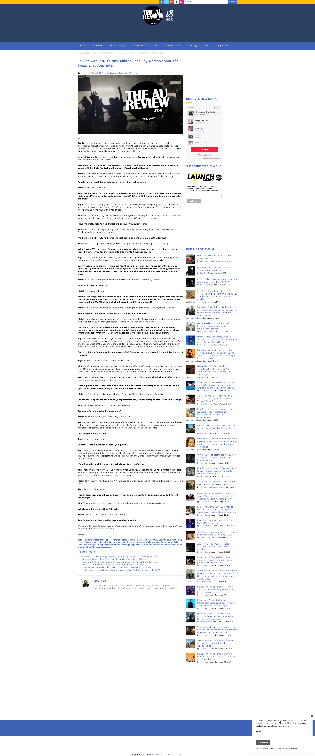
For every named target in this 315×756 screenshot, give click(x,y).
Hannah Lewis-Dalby (196, 581)
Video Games (171, 45)
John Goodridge (206, 526)
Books (208, 45)
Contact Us (171, 754)
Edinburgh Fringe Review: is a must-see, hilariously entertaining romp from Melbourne (216, 496)
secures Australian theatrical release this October (213, 546)
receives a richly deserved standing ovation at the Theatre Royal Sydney (214, 398)
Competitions (222, 45)
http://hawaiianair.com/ (104, 528)
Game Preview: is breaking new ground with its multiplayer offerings (213, 326)
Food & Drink (140, 45)
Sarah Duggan (205, 261)
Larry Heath (85, 73)
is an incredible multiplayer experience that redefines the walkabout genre (215, 643)
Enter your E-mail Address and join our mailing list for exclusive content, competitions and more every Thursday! (202, 188)
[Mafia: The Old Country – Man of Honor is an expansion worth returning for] (190, 485)
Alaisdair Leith (205, 648)
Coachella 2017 (125, 73)
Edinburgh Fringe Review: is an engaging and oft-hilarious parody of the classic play (215, 560)
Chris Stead (204, 273)
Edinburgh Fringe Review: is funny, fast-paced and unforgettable (216, 589)
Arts (156, 45)
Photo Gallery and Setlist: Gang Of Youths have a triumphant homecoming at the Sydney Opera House (217, 339)
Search (232, 2)
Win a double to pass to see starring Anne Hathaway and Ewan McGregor (216, 457)
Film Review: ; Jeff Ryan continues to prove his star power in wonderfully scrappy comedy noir (217, 471)
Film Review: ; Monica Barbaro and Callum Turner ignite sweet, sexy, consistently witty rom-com (216, 509)
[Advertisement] (157, 33)
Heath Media (157, 754)
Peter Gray (192, 318)
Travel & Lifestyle (118, 45)
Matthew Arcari (194, 302)
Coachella (114, 73)
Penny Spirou (205, 404)
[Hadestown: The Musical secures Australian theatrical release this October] (190, 547)
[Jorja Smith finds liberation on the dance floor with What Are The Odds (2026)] (190, 535)
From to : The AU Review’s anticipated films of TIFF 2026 (216, 428)
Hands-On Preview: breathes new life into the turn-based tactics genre (215, 616)
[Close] (312, 716)
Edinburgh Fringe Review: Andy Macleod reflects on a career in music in (216, 603)
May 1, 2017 (98, 73)
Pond (134, 73)
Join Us (181, 754)
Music (83, 45)
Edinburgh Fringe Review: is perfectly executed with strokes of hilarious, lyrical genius (215, 385)
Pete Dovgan (205, 285)
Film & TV (97, 45)
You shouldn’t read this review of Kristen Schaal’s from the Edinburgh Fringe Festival (217, 630)
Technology (191, 45)
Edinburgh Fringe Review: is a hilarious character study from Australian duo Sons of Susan (217, 656)
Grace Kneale (205, 537)
